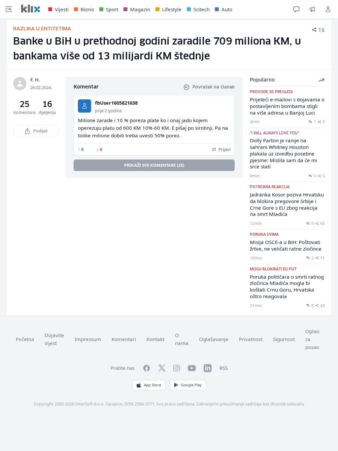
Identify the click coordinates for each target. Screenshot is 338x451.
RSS (224, 367)
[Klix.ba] (30, 9)
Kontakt (155, 339)
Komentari (124, 339)
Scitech (201, 9)
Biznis (87, 9)
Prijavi (224, 149)
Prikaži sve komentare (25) (154, 165)
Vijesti (62, 9)
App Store (152, 384)
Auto (226, 9)
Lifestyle (172, 9)
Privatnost (250, 339)
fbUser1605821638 (116, 103)
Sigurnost (284, 339)
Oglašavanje (213, 339)
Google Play (191, 384)
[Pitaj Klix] (296, 9)
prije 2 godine (108, 111)
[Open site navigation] (8, 9)
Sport (112, 9)
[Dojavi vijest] (312, 9)
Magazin (140, 9)
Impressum (88, 339)
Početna (25, 339)
